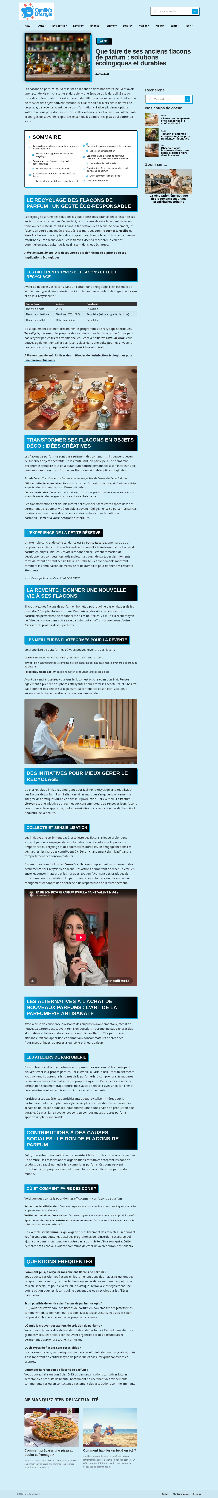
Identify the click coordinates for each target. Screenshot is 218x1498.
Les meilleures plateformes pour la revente (57, 181)
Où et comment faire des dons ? (105, 175)
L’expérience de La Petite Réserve (52, 168)
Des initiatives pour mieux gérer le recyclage (109, 146)
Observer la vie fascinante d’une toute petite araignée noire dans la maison (175, 152)
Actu (103, 41)
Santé (163, 131)
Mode (163, 116)
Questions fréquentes (97, 180)
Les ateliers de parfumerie (103, 163)
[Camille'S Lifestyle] (36, 11)
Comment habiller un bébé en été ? (110, 1450)
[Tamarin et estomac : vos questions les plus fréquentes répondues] (152, 134)
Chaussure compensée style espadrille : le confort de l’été (175, 121)
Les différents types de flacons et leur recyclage (55, 155)
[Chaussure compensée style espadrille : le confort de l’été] (152, 119)
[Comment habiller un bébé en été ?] (110, 1427)
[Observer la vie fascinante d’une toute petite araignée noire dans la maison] (152, 150)
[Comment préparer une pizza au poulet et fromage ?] (51, 1427)
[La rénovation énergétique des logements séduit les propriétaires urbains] (168, 181)
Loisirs (29, 1444)
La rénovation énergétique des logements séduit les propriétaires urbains (169, 199)
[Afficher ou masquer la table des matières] (97, 137)
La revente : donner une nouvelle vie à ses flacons (54, 175)
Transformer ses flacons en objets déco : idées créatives (53, 162)
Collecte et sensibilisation (102, 150)
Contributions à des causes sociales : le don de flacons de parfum (108, 169)
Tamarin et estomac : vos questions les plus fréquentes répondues (175, 136)
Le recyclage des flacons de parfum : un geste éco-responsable (56, 147)
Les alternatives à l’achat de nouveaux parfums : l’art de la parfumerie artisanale (107, 157)
